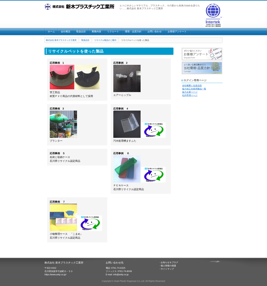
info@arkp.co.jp (121, 274)
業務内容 (96, 31)
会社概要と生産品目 (192, 85)
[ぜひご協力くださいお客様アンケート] (202, 54)
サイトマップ (167, 269)
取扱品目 (81, 31)
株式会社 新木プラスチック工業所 (61, 40)
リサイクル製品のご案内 (105, 40)
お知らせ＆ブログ (169, 262)
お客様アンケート (177, 31)
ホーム (51, 31)
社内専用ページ (189, 95)
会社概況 (65, 31)
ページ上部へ (215, 261)
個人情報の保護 (168, 265)
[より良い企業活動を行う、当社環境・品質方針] (202, 67)
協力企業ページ (189, 92)
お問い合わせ (154, 31)
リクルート (113, 31)
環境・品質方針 (133, 31)
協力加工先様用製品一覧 (194, 89)
